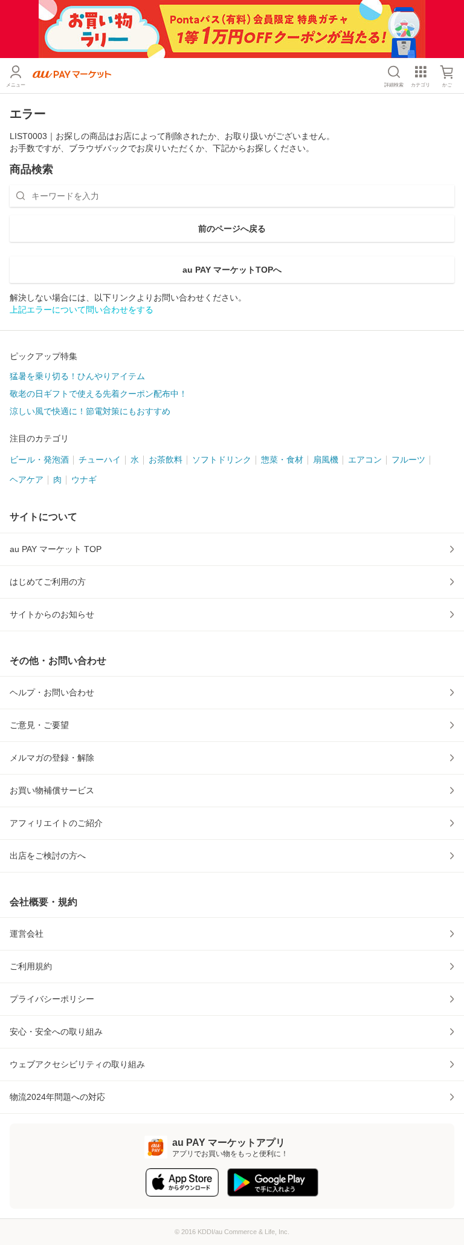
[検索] (20, 196)
